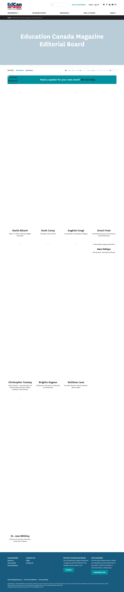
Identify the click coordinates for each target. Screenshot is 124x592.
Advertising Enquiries (15, 579)
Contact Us (29, 563)
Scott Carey (48, 230)
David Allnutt (20, 230)
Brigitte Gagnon (48, 382)
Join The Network (79, 4)
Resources (64, 13)
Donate (69, 570)
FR (98, 4)
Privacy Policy (43, 579)
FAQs (28, 560)
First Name (20, 70)
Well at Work (89, 13)
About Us (11, 560)
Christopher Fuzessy (20, 382)
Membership (13, 13)
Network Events (39, 13)
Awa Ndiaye (104, 249)
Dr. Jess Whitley (20, 536)
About (113, 13)
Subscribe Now (99, 572)
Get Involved (12, 563)
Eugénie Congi (76, 230)
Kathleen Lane (76, 382)
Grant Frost (104, 230)
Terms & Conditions (30, 579)
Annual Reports (13, 565)
